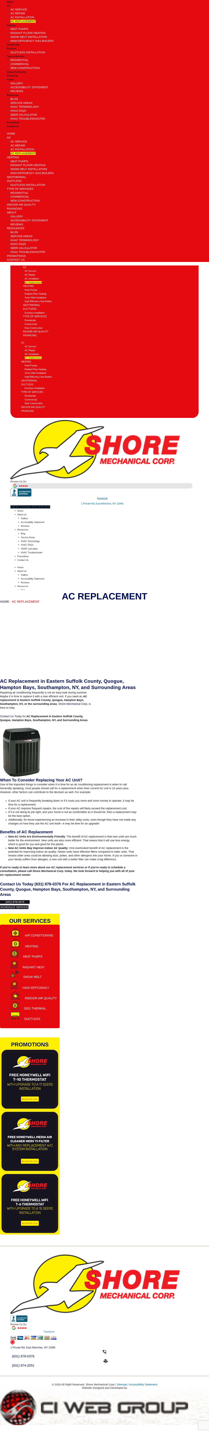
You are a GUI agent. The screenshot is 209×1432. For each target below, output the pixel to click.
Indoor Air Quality (16, 72)
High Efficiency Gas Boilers (32, 40)
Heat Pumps (19, 28)
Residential (19, 60)
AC (8, 5)
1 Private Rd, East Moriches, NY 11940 (102, 503)
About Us (22, 514)
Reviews (16, 91)
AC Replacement (23, 21)
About (10, 79)
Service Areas (21, 102)
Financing (12, 75)
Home (10, 1)
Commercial (19, 64)
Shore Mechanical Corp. (73, 703)
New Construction (25, 68)
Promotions (13, 122)
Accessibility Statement (29, 87)
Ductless (11, 48)
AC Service (18, 9)
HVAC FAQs (18, 110)
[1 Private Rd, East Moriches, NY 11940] (12, 1343)
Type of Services (15, 56)
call (29, 871)
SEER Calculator (23, 114)
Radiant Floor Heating (28, 32)
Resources (12, 95)
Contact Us (13, 126)
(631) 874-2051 (23, 1365)
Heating (11, 25)
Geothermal (13, 44)
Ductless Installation (27, 52)
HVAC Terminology (24, 106)
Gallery (16, 83)
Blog (14, 98)
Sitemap (122, 1384)
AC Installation (22, 17)
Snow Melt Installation (28, 36)
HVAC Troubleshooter (27, 118)
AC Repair (17, 13)
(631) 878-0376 (47, 884)
